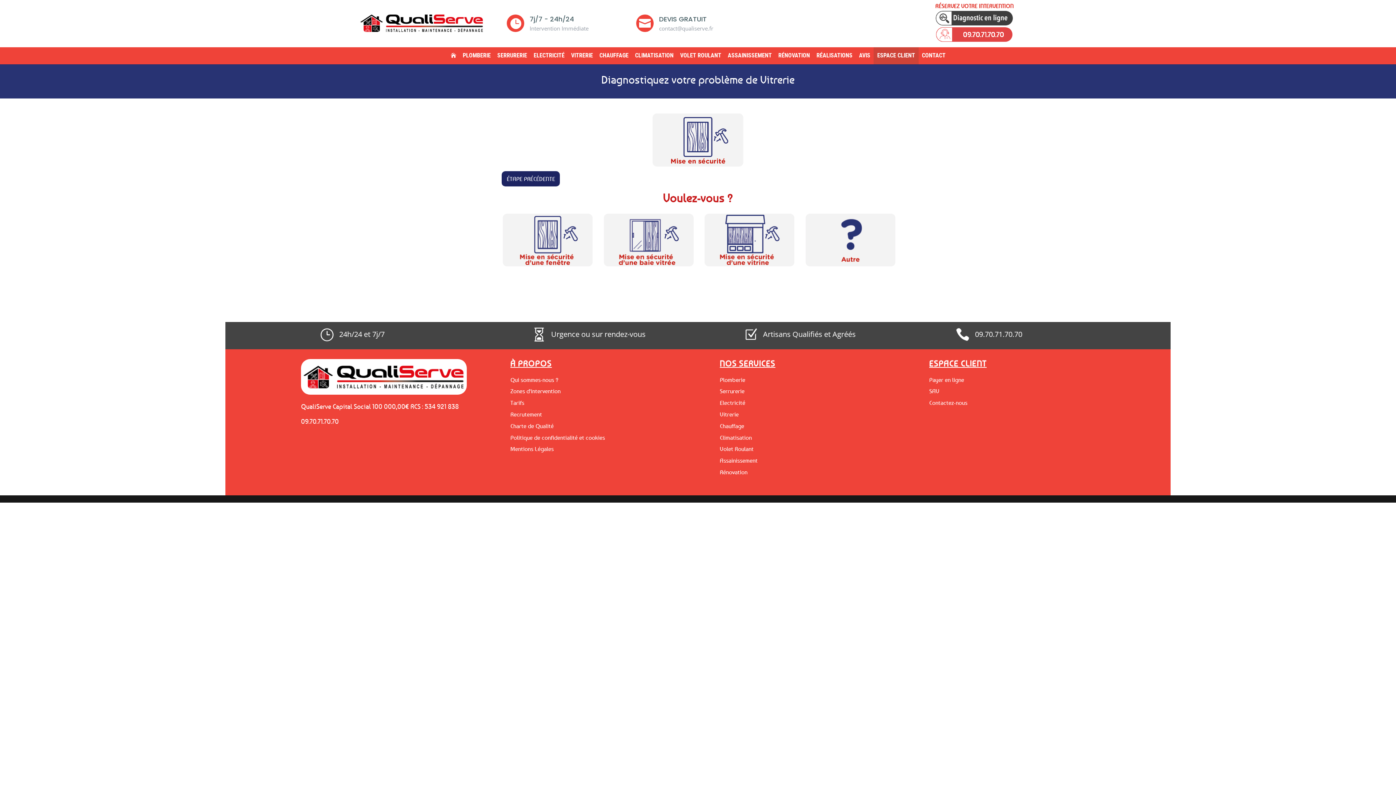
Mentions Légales (532, 448)
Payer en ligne (946, 379)
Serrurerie (512, 55)
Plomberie (477, 55)
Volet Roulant (737, 448)
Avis (864, 55)
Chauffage (614, 55)
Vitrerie (582, 55)
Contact (934, 55)
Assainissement (750, 55)
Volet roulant (700, 55)
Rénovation (794, 55)
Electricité (549, 55)
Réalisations (835, 55)
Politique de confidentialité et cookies (557, 437)
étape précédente (531, 178)
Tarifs (517, 402)
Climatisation (654, 55)
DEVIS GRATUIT (683, 19)
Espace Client (896, 55)
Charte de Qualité (532, 426)
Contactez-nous (948, 402)
